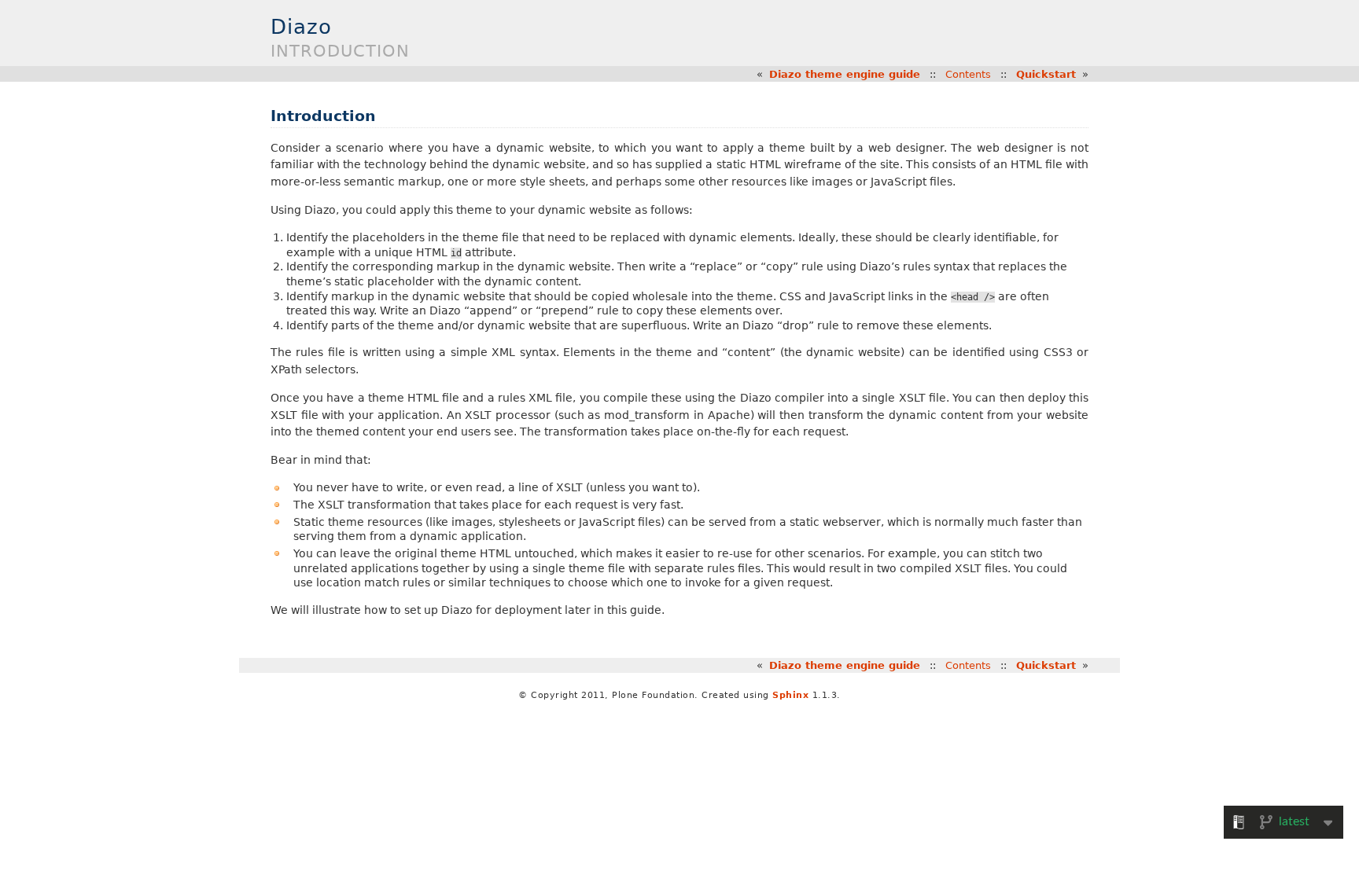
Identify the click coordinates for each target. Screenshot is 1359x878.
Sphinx (790, 695)
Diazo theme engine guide (844, 74)
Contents (968, 74)
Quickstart (1046, 74)
